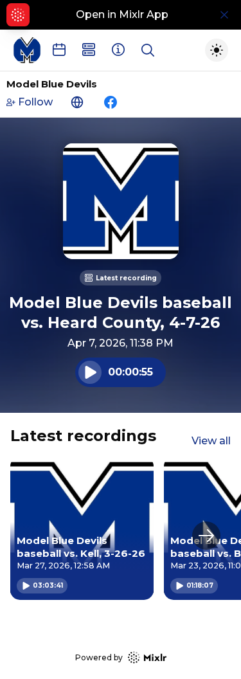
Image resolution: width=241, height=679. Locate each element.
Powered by (99, 657)
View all (211, 441)
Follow (35, 102)
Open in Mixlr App (122, 14)
